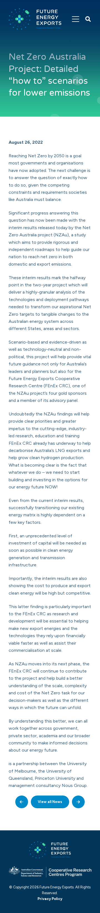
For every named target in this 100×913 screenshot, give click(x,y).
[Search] (88, 19)
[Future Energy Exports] (35, 19)
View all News (50, 802)
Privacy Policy (50, 899)
